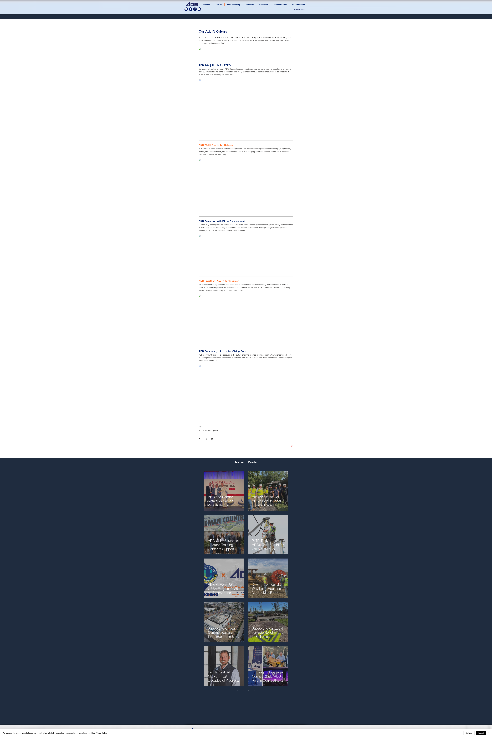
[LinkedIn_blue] (186, 9)
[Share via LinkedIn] (212, 438)
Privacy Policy (101, 733)
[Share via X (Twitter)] (206, 438)
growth (215, 430)
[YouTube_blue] (199, 9)
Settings (469, 733)
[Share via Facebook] (200, 438)
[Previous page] (238, 690)
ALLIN (201, 430)
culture (208, 430)
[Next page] (254, 690)
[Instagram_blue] (195, 9)
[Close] (488, 733)
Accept (481, 733)
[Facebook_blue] (190, 9)
